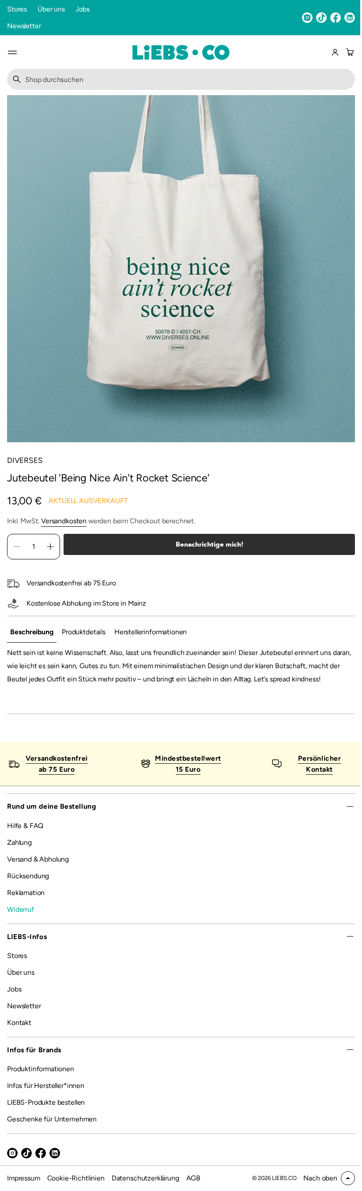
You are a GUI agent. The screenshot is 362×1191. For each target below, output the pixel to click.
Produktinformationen (40, 1082)
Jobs (82, 9)
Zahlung (19, 855)
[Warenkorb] (349, 52)
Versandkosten (64, 521)
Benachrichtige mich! (206, 544)
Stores (17, 9)
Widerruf (20, 922)
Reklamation (26, 906)
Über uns (51, 9)
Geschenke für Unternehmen (52, 1132)
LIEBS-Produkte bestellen (46, 1115)
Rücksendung (28, 889)
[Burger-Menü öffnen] (12, 52)
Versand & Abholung (38, 872)
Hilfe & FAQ (25, 839)
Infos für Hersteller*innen (45, 1099)
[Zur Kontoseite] (335, 52)
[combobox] (177, 79)
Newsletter (24, 26)
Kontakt (19, 1036)
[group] (32, 632)
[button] (349, 52)
